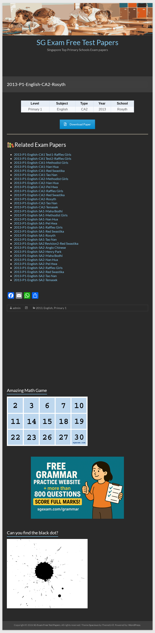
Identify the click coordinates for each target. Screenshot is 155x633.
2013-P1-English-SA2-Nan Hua (36, 259)
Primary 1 (60, 308)
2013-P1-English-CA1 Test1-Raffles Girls (42, 154)
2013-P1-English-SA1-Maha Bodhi (38, 211)
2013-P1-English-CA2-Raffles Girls (38, 191)
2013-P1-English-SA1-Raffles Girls (38, 227)
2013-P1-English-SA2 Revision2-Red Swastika (46, 243)
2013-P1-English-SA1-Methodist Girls (41, 215)
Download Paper (80, 124)
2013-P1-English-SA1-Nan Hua (36, 219)
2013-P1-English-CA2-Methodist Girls (41, 179)
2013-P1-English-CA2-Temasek (36, 207)
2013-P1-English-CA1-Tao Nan (35, 175)
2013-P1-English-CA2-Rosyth (35, 199)
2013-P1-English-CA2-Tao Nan (35, 203)
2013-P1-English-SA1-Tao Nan (35, 239)
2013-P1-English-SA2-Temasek (35, 280)
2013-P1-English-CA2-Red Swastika (39, 195)
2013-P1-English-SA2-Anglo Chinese (40, 247)
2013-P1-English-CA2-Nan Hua (36, 183)
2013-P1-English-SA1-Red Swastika (39, 231)
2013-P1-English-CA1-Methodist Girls (41, 162)
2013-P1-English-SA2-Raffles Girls (38, 268)
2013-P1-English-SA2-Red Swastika (39, 272)
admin (17, 308)
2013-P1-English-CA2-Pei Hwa (36, 187)
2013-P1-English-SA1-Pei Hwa (35, 223)
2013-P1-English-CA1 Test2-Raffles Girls (42, 158)
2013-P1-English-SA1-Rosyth (35, 235)
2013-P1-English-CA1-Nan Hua (36, 166)
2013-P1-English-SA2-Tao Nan (35, 276)
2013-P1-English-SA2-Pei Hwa (35, 264)
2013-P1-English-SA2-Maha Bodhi (38, 255)
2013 (39, 308)
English (48, 308)
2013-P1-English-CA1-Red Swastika (39, 171)
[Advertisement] (77, 62)
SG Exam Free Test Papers (77, 42)
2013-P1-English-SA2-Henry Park (37, 251)
